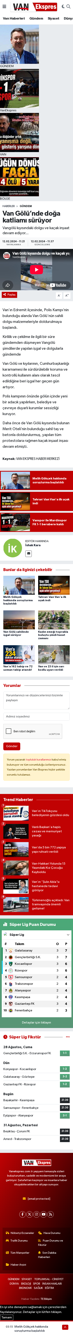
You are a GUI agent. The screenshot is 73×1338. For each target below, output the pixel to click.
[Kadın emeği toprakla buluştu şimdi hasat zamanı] (54, 620)
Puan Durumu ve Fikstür (50, 1242)
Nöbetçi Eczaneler (22, 1233)
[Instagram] (36, 1214)
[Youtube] (43, 1214)
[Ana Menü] (4, 6)
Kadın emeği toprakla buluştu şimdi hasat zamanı (53, 635)
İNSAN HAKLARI (52, 1283)
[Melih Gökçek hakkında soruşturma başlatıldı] (19, 585)
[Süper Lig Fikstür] (68, 1037)
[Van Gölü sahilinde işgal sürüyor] (19, 620)
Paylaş (12, 294)
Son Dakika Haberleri (47, 1255)
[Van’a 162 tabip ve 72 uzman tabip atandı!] (19, 654)
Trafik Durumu (19, 1240)
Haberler (9, 206)
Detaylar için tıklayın (36, 1022)
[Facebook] (22, 1214)
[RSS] (50, 1214)
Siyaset (53, 18)
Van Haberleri (14, 18)
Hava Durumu (52, 1233)
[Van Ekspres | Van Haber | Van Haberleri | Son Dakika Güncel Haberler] (34, 7)
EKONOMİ (25, 1288)
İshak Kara (32, 545)
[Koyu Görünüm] (63, 6)
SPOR (36, 1283)
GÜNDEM (26, 206)
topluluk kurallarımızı (39, 759)
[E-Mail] (28, 554)
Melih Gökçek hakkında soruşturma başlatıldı (18, 600)
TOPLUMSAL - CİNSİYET (49, 1279)
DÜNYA (14, 1283)
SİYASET (27, 1279)
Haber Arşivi (18, 1264)
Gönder (12, 746)
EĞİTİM (49, 1288)
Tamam (6, 1317)
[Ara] (68, 6)
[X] (29, 1214)
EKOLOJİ (26, 1283)
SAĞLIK (38, 1288)
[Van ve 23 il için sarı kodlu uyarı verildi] (54, 654)
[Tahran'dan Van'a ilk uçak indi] (54, 585)
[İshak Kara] (12, 548)
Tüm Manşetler (19, 1252)
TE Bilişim (46, 1298)
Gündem (36, 18)
